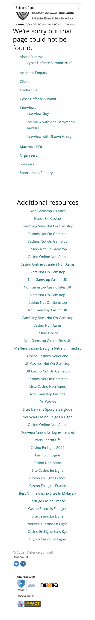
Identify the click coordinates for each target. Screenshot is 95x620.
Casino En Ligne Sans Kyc (47, 531)
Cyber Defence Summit (38, 98)
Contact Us (28, 90)
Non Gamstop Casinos (47, 394)
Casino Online (47, 333)
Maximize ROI (31, 146)
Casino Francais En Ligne (47, 508)
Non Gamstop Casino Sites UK (47, 287)
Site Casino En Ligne (47, 470)
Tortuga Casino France (47, 501)
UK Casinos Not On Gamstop (47, 363)
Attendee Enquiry (33, 72)
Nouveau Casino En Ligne (47, 523)
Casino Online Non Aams (47, 256)
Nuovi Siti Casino (47, 218)
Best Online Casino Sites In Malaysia (47, 493)
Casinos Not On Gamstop (47, 233)
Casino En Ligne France (47, 478)
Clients (25, 81)
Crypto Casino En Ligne (47, 539)
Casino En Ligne (47, 455)
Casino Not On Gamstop (47, 249)
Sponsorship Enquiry (36, 172)
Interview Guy (38, 113)
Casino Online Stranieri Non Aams (47, 264)
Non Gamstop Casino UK (47, 279)
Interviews (28, 107)
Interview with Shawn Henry (49, 136)
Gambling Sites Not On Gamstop (47, 226)
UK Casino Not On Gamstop (48, 371)
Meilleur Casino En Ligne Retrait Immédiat (47, 348)
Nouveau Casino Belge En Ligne (47, 417)
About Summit (31, 56)
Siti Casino (47, 401)
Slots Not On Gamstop (47, 272)
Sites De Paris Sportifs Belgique (47, 409)
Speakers (27, 164)
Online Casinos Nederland (47, 355)
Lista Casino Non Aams (47, 386)
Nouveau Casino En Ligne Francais (48, 432)
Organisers (28, 155)
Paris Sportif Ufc (47, 439)
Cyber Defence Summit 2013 (49, 62)
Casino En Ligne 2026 (47, 447)
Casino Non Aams (47, 325)
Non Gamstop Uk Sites (47, 210)
